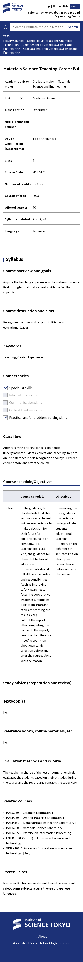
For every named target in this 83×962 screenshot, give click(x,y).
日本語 (51, 6)
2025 (6, 36)
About (42, 936)
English (63, 6)
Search (74, 6)
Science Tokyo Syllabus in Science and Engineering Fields (54, 14)
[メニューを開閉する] (78, 36)
